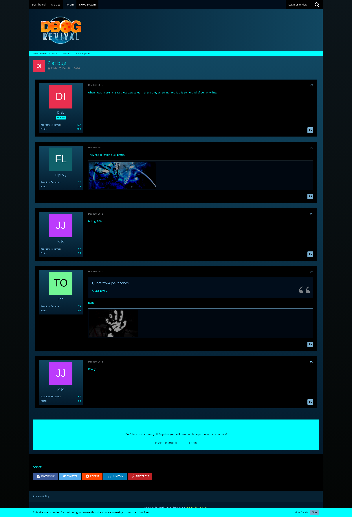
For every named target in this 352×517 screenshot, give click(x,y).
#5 (311, 361)
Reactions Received (50, 124)
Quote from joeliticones (110, 283)
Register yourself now (172, 434)
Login (193, 443)
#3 (311, 214)
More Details (301, 512)
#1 (311, 85)
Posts (43, 128)
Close (315, 512)
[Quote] (310, 130)
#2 (311, 147)
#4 (311, 271)
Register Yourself (167, 443)
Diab (54, 68)
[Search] (317, 4)
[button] (45, 476)
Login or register (298, 4)
